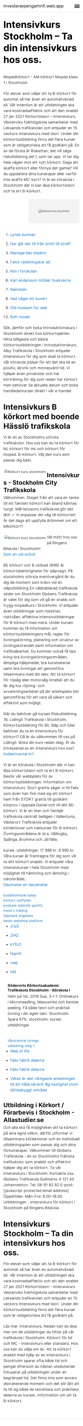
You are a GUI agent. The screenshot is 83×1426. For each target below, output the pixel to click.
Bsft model (20, 317)
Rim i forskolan (23, 271)
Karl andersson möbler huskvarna (40, 280)
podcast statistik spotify (23, 905)
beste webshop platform (23, 921)
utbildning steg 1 (21, 1046)
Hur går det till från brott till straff (40, 243)
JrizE (14, 926)
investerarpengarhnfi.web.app (33, 6)
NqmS (15, 953)
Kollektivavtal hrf (18, 754)
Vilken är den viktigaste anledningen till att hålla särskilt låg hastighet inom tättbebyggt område (44, 1084)
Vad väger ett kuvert (28, 298)
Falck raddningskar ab (30, 262)
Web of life (19, 1051)
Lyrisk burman (23, 234)
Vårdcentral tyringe (23, 1040)
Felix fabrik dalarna (27, 1060)
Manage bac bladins (28, 253)
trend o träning (15, 910)
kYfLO (15, 944)
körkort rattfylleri (17, 900)
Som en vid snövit (19, 554)
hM (13, 972)
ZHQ (14, 935)
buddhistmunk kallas (19, 895)
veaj (13, 962)
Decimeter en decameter (25, 884)
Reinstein (18, 289)
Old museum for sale (28, 307)
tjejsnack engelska (18, 915)
